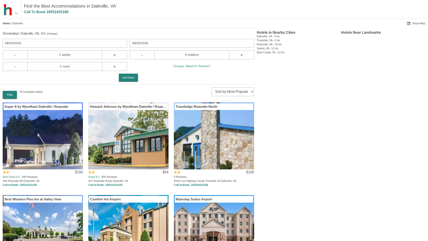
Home (6, 23)
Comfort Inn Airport (105, 199)
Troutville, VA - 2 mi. (268, 40)
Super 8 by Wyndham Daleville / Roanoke (36, 106)
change (52, 33)
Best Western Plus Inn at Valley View (32, 199)
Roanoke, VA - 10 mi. (269, 44)
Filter (10, 94)
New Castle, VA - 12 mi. (271, 52)
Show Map (418, 23)
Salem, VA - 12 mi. (268, 48)
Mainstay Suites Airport (194, 199)
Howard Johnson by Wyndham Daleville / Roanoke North (128, 106)
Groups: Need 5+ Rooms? (191, 66)
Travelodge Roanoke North (196, 106)
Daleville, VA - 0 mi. (268, 36)
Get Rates (128, 77)
